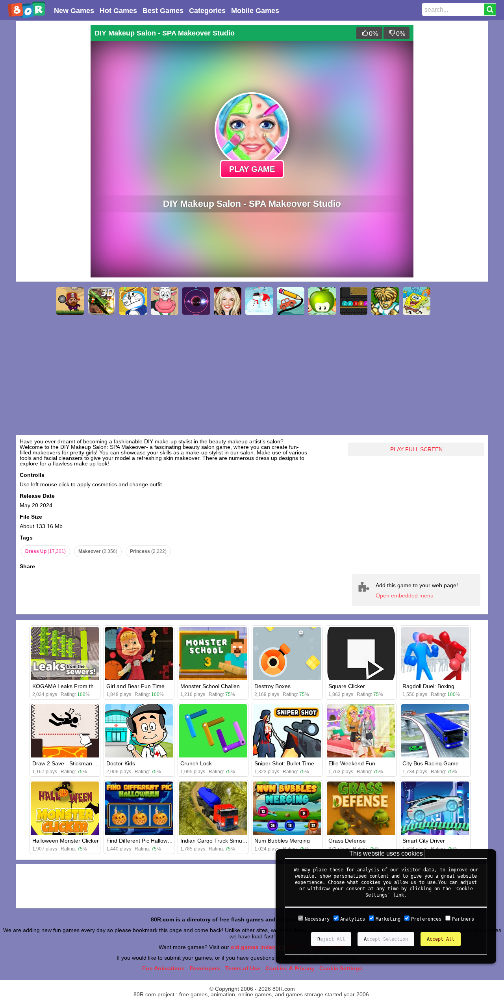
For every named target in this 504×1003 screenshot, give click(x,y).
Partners (463, 919)
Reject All (331, 939)
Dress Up (45, 551)
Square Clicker (346, 686)
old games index (253, 947)
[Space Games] (196, 301)
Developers (205, 968)
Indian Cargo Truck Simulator (216, 840)
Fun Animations (163, 968)
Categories (207, 11)
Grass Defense (347, 840)
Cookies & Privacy (289, 968)
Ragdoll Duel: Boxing (428, 686)
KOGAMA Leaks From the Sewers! (75, 686)
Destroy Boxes (272, 686)
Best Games (163, 11)
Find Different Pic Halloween (141, 840)
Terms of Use (242, 968)
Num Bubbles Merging (282, 840)
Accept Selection (386, 939)
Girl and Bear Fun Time (135, 686)
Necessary (317, 919)
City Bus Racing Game (430, 763)
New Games (74, 11)
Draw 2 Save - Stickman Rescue (72, 763)
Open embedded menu (405, 595)
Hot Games (118, 11)
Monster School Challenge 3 (215, 686)
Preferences (426, 919)
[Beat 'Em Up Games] (385, 301)
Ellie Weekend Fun (351, 763)
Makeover (97, 551)
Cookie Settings (340, 968)
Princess (148, 551)
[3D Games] (101, 301)
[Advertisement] (51, 143)
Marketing (388, 919)
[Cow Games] (164, 301)
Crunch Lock (196, 763)
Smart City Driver (423, 840)
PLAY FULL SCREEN (416, 449)
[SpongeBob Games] (416, 301)
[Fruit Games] (322, 301)
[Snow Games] (259, 301)
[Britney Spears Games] (227, 301)
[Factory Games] (353, 301)
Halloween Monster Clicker (65, 840)
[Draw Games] (290, 301)
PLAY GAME (252, 169)
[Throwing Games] (70, 301)
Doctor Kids (120, 763)
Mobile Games (255, 11)
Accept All (440, 939)
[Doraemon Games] (133, 301)
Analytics (352, 919)
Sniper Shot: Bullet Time (284, 763)
